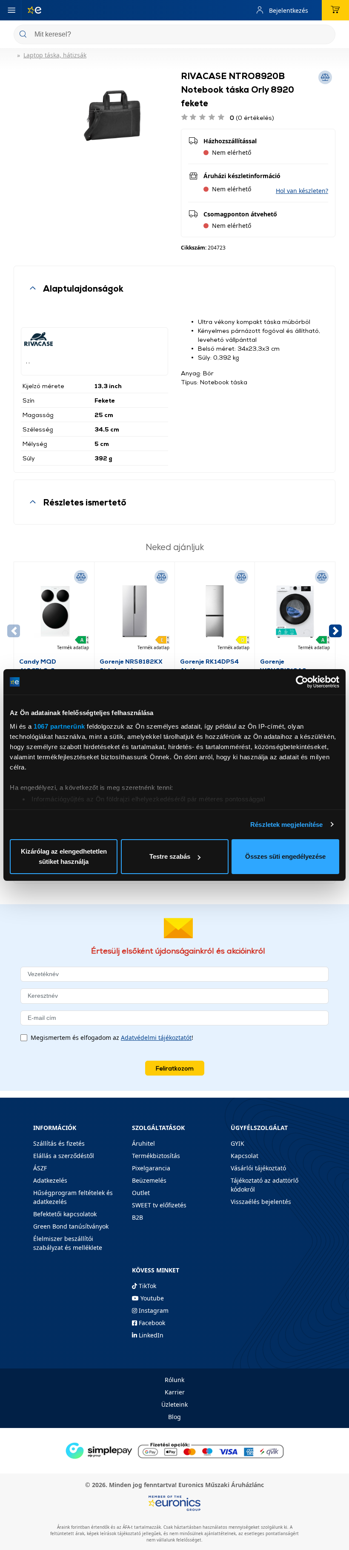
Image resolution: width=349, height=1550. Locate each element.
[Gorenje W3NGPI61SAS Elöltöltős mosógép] (295, 611)
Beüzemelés (149, 1180)
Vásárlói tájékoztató (258, 1168)
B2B (137, 1217)
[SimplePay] (174, 1450)
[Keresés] (325, 35)
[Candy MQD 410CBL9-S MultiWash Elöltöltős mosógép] (54, 611)
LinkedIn (150, 1335)
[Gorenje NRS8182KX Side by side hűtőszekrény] (134, 611)
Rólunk (174, 1380)
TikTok (146, 1286)
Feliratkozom (175, 1068)
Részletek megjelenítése (286, 824)
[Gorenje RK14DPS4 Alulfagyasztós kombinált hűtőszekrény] (215, 611)
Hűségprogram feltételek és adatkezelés (73, 1197)
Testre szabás (169, 856)
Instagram (153, 1310)
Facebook (151, 1323)
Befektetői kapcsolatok (65, 1214)
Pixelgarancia (151, 1168)
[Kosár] (335, 10)
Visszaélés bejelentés (261, 1202)
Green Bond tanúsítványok (71, 1226)
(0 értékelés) (252, 117)
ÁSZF (40, 1168)
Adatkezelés (50, 1180)
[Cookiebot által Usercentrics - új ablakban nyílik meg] (302, 682)
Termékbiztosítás (156, 1156)
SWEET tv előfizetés (159, 1205)
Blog (174, 1417)
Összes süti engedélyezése (285, 856)
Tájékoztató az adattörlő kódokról (264, 1184)
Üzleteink (174, 1404)
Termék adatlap (73, 647)
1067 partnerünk (59, 726)
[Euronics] (31, 10)
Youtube (151, 1298)
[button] (302, 191)
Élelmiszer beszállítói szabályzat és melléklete (67, 1243)
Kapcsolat (244, 1156)
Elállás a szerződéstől (63, 1156)
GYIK (237, 1143)
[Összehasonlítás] (81, 577)
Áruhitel (143, 1143)
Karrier (175, 1392)
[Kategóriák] (11, 10)
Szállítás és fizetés (59, 1143)
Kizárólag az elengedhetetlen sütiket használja (64, 856)
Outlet (141, 1193)
